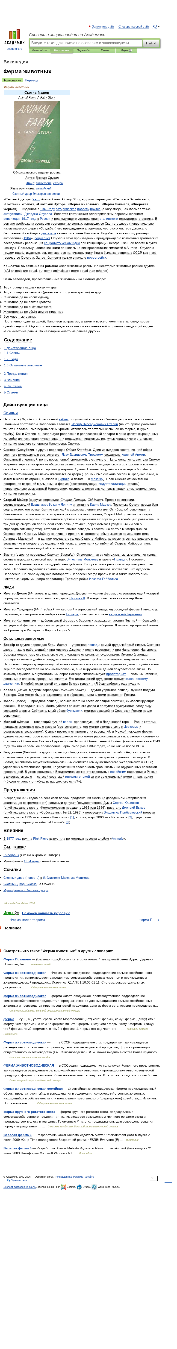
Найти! (151, 43)
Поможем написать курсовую (46, 913)
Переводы (83, 50)
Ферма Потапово (17, 959)
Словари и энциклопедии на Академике (67, 34)
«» (25, 890)
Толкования (61, 50)
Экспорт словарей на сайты (19, 1186)
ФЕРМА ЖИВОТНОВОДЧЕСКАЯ (28, 1065)
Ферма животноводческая (24, 973)
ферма (8, 1019)
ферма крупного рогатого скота (29, 1112)
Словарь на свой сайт (133, 26)
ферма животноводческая (24, 996)
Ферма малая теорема (27, 920)
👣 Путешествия (17, 1180)
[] (72, 817)
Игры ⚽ (126, 50)
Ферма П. (146, 920)
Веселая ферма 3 (17, 1148)
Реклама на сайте (83, 1176)
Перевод (31, 80)
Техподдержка (63, 1176)
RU (155, 26)
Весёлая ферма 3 (17, 1135)
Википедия (39, 50)
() (21, 877)
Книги (105, 50)
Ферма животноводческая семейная (33, 1088)
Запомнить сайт (103, 26)
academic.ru (14, 48)
